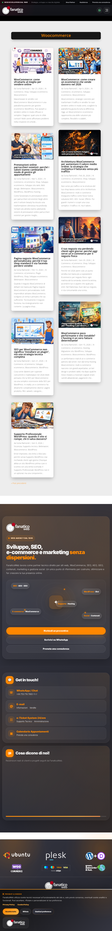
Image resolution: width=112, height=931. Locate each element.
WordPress (18, 192)
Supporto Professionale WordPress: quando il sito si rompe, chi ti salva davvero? (30, 436)
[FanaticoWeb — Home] (12, 10)
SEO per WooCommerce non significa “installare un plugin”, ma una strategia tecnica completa (31, 353)
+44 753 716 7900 (25, 694)
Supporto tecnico (30, 446)
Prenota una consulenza (101, 2)
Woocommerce (20, 95)
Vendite (33, 708)
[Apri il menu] (107, 10)
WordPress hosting (32, 192)
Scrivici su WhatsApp (56, 639)
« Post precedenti (18, 483)
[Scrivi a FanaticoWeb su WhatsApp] (99, 10)
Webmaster (25, 188)
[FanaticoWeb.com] (16, 922)
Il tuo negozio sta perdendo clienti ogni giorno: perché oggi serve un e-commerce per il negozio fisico (79, 252)
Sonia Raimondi (23, 88)
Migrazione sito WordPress (72, 351)
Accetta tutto (10, 912)
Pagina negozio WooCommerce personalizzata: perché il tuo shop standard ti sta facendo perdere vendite (32, 262)
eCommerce (29, 182)
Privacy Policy (9, 905)
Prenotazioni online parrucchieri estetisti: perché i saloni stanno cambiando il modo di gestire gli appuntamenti (31, 169)
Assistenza (84, 2)
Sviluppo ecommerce (39, 91)
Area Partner (70, 2)
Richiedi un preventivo (56, 630)
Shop (26, 91)
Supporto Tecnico (24, 721)
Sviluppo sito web (32, 185)
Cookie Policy (23, 905)
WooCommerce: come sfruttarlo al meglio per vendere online (27, 82)
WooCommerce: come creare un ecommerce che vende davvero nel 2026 (78, 82)
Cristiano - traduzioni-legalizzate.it (33, 797)
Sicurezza (18, 446)
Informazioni (22, 708)
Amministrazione (41, 721)
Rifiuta (25, 912)
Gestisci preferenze (43, 912)
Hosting (86, 348)
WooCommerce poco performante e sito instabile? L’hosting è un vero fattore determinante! (78, 336)
